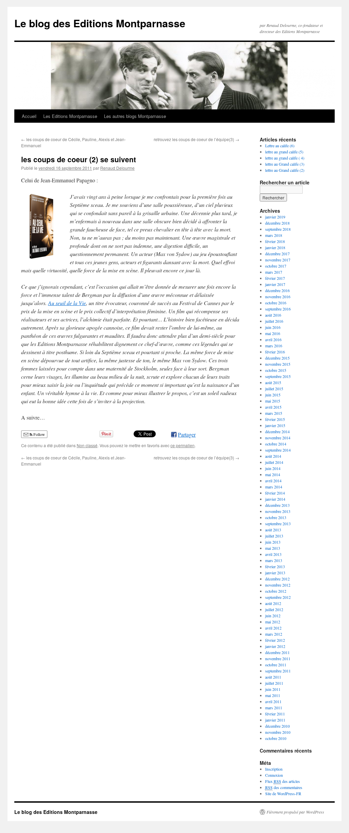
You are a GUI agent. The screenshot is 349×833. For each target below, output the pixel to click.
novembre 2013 (277, 511)
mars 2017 (273, 272)
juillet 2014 (274, 462)
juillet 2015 (274, 388)
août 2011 (273, 677)
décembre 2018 (277, 223)
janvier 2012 (275, 646)
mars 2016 (273, 345)
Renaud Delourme (117, 168)
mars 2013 (273, 560)
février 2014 (275, 493)
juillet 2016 (274, 321)
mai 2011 (272, 695)
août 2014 (273, 456)
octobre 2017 (275, 266)
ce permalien (182, 445)
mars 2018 (273, 235)
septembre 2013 (278, 523)
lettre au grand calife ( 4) (284, 158)
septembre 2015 (278, 376)
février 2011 (275, 713)
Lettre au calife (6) (279, 145)
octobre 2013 (275, 517)
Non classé (87, 445)
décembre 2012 (277, 578)
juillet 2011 (274, 683)
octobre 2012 (275, 591)
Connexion (274, 775)
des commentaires (283, 787)
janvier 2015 (275, 425)
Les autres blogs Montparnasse (135, 116)
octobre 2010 (275, 738)
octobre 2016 (275, 302)
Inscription (274, 769)
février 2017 (275, 278)
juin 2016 (272, 327)
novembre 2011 (277, 658)
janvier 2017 (275, 284)
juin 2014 (272, 468)
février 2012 (275, 640)
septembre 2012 (278, 597)
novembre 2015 (277, 364)
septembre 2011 (278, 670)
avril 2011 (273, 701)
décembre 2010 (277, 726)
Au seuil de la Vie (67, 302)
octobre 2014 (275, 443)
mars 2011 (273, 707)
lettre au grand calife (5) (284, 151)
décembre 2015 (277, 358)
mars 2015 (273, 413)
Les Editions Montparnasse (70, 116)
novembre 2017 (277, 259)
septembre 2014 (278, 450)
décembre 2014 (277, 431)
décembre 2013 (277, 505)
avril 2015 (273, 407)
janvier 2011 (275, 720)
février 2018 (275, 241)
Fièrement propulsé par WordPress (295, 812)
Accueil (29, 116)
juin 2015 (272, 394)
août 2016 (273, 315)
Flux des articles (282, 781)
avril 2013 (273, 554)
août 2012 (273, 603)
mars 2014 (273, 486)
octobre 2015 (275, 370)
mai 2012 (272, 621)
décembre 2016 (277, 290)
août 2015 (273, 382)
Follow (38, 434)
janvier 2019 (275, 216)
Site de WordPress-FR (283, 793)
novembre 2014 (277, 437)
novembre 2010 (277, 732)
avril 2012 (273, 628)
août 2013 (273, 529)
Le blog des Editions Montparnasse (99, 23)
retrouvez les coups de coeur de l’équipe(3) (196, 139)
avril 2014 (273, 480)
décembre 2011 (277, 652)
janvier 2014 (275, 499)
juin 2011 (272, 689)
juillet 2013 (274, 536)
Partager (187, 434)
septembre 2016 (278, 309)
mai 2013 (272, 548)
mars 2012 (273, 634)
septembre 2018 (278, 229)
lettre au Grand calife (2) (284, 170)
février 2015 (275, 419)
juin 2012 (272, 615)
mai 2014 (272, 474)
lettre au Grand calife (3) (284, 164)
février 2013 (275, 566)
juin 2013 (272, 542)
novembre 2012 (277, 585)
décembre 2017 (277, 253)
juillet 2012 (274, 609)
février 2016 (275, 351)
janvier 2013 (275, 572)
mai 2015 (272, 401)
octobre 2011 (275, 664)
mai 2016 (272, 333)
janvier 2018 (275, 247)
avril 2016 (273, 339)
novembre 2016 (277, 296)
